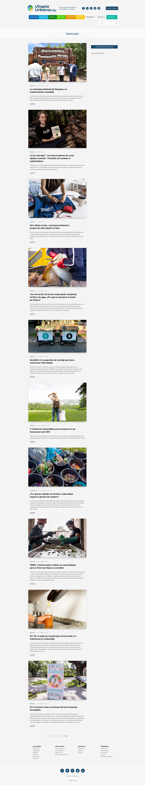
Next (66, 736)
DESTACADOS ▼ (90, 17)
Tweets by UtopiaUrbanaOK (97, 53)
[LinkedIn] (83, 770)
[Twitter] (67, 770)
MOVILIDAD (61, 17)
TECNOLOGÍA (33, 17)
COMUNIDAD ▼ (112, 17)
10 (62, 736)
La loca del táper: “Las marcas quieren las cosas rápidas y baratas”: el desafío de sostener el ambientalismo (52, 158)
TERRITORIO (80, 17)
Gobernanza (33, 490)
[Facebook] (62, 770)
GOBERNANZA (43, 17)
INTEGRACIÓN (70, 17)
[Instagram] (72, 770)
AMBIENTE (52, 17)
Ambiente (32, 85)
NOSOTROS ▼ (101, 17)
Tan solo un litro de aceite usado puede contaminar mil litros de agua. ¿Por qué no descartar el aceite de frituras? (53, 297)
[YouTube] (78, 770)
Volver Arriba (73, 780)
